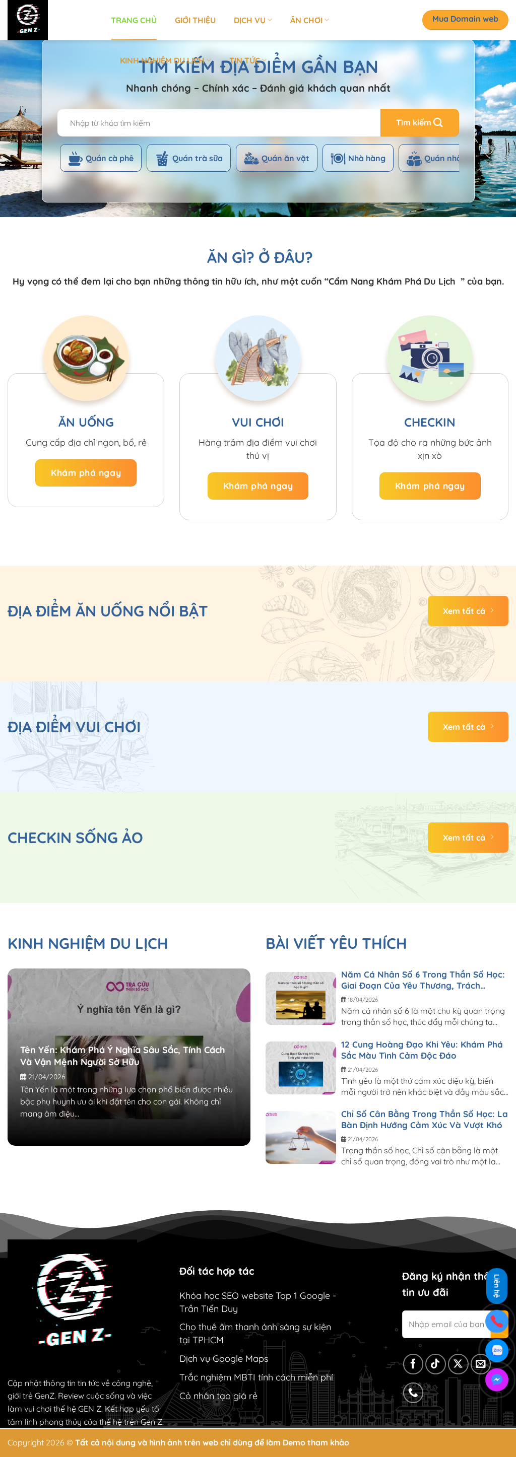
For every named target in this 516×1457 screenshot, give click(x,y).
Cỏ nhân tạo (205, 1396)
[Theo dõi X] (458, 1364)
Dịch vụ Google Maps (223, 1358)
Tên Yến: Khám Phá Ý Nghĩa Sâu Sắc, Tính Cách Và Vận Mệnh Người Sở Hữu (122, 1056)
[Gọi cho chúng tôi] (413, 1392)
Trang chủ (134, 20)
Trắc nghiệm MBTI (217, 1377)
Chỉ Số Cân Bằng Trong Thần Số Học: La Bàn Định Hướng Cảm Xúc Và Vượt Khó (424, 1119)
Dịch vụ (250, 20)
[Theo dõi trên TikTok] (435, 1364)
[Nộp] (419, 122)
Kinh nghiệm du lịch (162, 60)
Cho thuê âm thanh (219, 1327)
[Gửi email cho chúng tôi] (481, 1364)
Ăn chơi (306, 20)
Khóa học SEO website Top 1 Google (254, 1295)
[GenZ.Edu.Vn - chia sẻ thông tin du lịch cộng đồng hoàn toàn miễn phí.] (52, 20)
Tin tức (244, 60)
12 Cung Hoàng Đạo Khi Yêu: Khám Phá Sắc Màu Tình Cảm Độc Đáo (422, 1050)
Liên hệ (496, 1285)
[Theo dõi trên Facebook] (413, 1364)
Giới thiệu (195, 20)
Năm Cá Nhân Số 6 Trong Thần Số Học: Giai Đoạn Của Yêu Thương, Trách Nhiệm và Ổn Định (423, 980)
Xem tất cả (464, 611)
